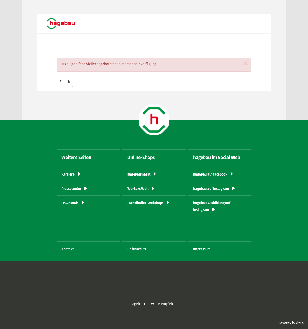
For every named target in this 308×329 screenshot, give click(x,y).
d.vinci (300, 323)
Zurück (65, 82)
